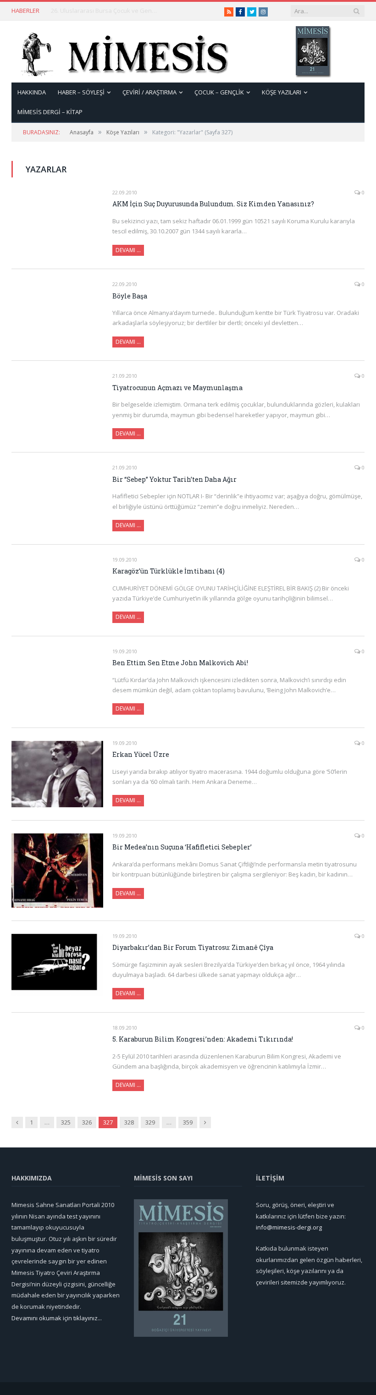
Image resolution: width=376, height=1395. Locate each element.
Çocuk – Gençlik (219, 92)
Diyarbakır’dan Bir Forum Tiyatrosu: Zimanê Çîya (192, 947)
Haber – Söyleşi (81, 92)
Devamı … (128, 250)
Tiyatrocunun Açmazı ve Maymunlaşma (177, 387)
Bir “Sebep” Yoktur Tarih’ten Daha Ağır (174, 479)
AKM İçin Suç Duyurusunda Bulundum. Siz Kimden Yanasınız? (213, 203)
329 (150, 1122)
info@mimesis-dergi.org (289, 1227)
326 (87, 1122)
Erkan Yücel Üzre (140, 754)
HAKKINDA (31, 92)
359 (188, 1122)
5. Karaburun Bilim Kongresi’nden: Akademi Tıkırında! (202, 1039)
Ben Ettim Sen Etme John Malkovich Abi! (180, 662)
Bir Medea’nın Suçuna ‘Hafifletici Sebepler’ (182, 847)
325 (66, 1122)
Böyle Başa (129, 296)
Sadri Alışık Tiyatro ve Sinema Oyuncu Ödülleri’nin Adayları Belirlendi (106, 11)
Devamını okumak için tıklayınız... (56, 1318)
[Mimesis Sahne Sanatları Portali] (120, 51)
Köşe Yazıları (281, 92)
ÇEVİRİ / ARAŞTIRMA (149, 92)
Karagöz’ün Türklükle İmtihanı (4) (168, 571)
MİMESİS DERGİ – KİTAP (50, 112)
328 (129, 1122)
